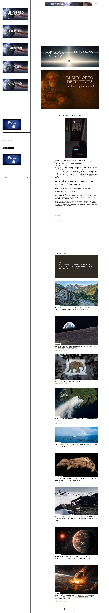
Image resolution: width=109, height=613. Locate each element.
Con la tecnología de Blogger (71, 609)
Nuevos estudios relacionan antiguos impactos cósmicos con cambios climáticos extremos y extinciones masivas (74, 597)
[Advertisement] (68, 15)
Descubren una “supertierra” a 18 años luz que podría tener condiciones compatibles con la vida (76, 558)
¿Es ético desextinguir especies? (67, 381)
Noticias (42, 118)
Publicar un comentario (68, 270)
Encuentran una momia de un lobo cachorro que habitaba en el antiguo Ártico (75, 479)
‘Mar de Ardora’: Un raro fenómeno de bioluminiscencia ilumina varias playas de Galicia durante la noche (76, 266)
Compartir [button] (43, 113)
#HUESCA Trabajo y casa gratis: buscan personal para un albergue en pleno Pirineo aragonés (74, 308)
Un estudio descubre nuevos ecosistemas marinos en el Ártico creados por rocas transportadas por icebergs (76, 518)
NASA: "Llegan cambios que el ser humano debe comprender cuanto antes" (73, 347)
